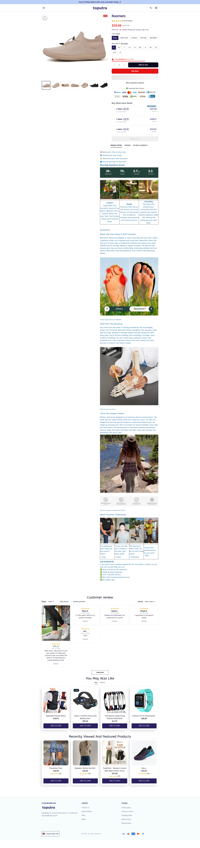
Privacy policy (126, 808)
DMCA (84, 819)
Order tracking (86, 811)
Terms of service (127, 811)
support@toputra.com (50, 816)
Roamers (56, 663)
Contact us (85, 808)
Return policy (126, 819)
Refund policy (126, 823)
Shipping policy (127, 815)
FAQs (83, 815)
